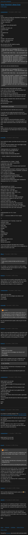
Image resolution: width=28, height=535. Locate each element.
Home (2, 527)
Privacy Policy (4, 530)
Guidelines (13, 527)
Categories (7, 527)
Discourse (8, 533)
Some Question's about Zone (11, 4)
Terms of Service (20, 527)
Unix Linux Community (6, 1)
